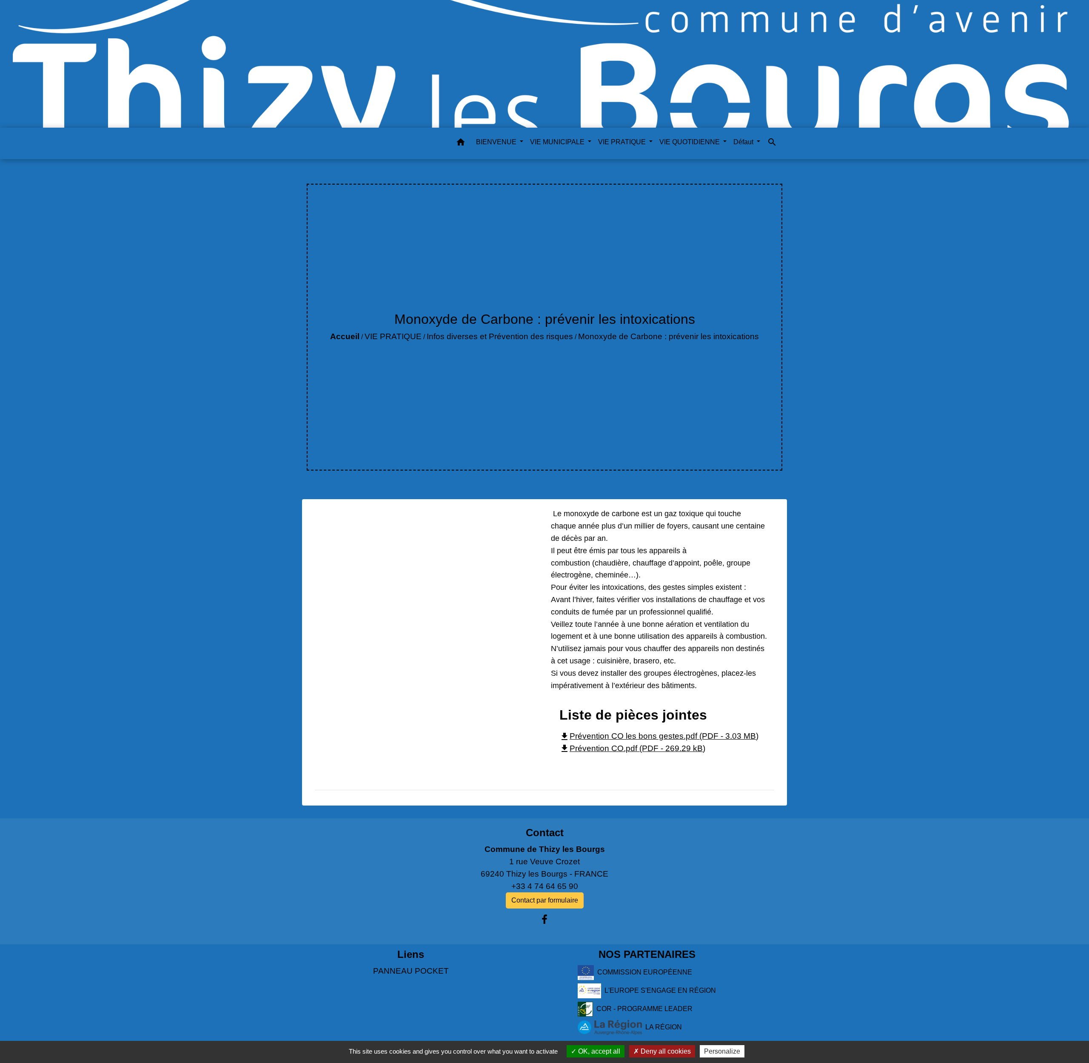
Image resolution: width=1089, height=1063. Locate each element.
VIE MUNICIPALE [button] (558, 142)
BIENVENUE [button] (497, 142)
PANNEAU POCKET (411, 970)
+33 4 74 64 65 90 (544, 886)
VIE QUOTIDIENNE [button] (690, 142)
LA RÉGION (663, 1027)
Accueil (344, 336)
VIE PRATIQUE (393, 336)
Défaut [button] (744, 142)
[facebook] (544, 920)
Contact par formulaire (544, 900)
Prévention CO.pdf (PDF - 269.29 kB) (632, 748)
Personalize (722, 1051)
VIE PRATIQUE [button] (622, 142)
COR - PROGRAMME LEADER (644, 1008)
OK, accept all (598, 1051)
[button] (461, 144)
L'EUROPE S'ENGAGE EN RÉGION (660, 990)
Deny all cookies (665, 1051)
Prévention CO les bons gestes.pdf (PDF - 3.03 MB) (658, 736)
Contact (545, 832)
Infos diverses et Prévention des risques (500, 336)
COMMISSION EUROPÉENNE (644, 972)
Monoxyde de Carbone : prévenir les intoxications (668, 336)
